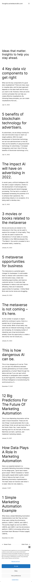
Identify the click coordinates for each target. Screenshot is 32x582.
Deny (16, 571)
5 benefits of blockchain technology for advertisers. (14, 120)
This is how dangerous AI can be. (13, 354)
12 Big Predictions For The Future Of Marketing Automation (14, 404)
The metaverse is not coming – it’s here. (15, 309)
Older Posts (26, 544)
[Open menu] (29, 4)
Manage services (16, 561)
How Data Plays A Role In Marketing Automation (15, 454)
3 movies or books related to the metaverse (16, 218)
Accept (16, 566)
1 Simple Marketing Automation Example (12, 504)
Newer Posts (6, 544)
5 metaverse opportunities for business (13, 261)
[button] (29, 547)
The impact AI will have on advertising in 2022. (13, 170)
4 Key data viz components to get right (15, 73)
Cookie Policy (15, 579)
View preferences (16, 575)
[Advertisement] (16, 29)
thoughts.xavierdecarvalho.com (12, 3)
